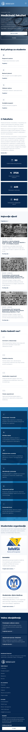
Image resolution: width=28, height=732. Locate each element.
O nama (14, 37)
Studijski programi (5, 670)
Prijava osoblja (4, 695)
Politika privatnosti (7, 725)
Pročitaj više (5, 253)
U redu (14, 728)
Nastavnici (3, 676)
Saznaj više (4, 153)
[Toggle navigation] (25, 3)
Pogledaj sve (4, 221)
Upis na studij (14, 33)
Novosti (3, 678)
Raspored (3, 685)
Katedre (3, 673)
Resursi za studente (5, 692)
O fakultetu (3, 668)
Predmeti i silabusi (5, 687)
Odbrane (3, 690)
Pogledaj (4, 63)
